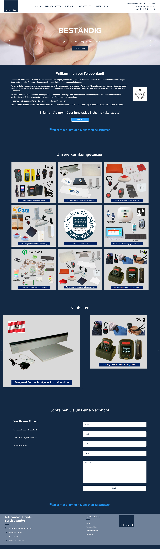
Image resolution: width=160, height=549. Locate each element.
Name (85, 421)
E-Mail (85, 430)
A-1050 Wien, (18, 438)
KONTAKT (85, 6)
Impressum (89, 534)
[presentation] (7, 43)
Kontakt (88, 523)
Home (38, 6)
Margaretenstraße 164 (29, 438)
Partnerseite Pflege (91, 527)
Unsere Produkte (80, 48)
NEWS (69, 6)
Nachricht (86, 460)
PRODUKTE (52, 6)
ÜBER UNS (101, 6)
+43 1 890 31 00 (147, 8)
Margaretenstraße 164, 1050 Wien (146, 6)
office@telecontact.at (20, 445)
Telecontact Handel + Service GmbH (141, 4)
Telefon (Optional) (89, 440)
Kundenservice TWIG (92, 530)
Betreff (85, 450)
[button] (1, 351)
